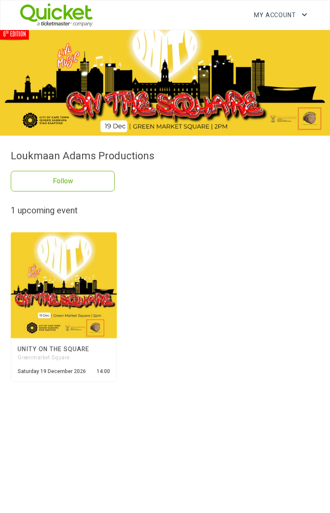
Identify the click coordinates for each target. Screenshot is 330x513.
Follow (63, 181)
